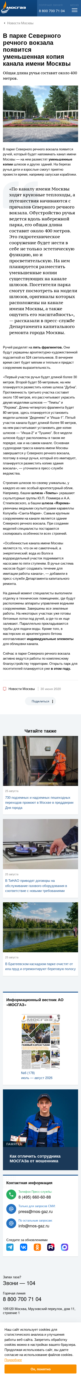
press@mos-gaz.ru (35, 1211)
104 (31, 1283)
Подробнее (13, 1359)
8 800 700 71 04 (52, 10)
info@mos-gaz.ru (33, 1226)
